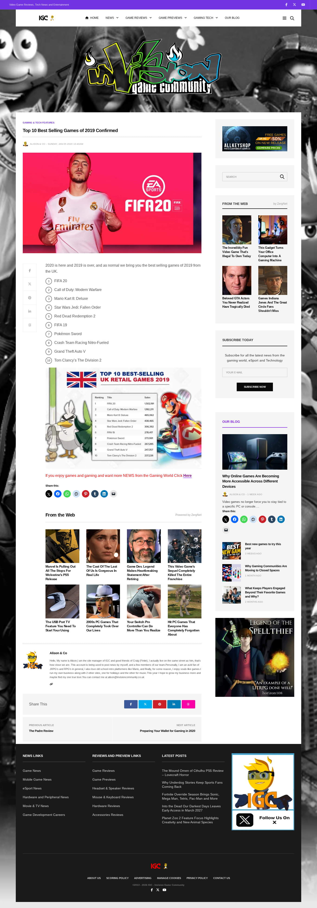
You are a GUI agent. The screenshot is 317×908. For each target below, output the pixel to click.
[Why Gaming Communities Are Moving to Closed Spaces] (231, 573)
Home (94, 17)
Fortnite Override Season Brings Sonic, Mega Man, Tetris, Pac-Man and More (190, 796)
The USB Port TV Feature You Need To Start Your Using (60, 626)
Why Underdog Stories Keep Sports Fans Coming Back (192, 784)
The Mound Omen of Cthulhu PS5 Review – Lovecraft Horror (192, 773)
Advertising (143, 878)
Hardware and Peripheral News (46, 797)
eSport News (32, 788)
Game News (32, 770)
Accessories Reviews (107, 815)
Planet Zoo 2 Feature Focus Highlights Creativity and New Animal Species (190, 820)
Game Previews (170, 17)
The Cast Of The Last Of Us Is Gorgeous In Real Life (101, 571)
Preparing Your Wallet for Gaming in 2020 (167, 731)
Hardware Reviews (106, 806)
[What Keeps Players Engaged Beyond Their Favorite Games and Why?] (231, 595)
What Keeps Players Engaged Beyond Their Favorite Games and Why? (265, 592)
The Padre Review (41, 731)
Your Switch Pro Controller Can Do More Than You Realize (143, 626)
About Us (94, 878)
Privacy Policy (197, 878)
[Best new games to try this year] (231, 550)
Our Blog (232, 17)
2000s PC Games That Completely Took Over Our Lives (102, 626)
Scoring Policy (117, 878)
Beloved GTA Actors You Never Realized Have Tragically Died (236, 302)
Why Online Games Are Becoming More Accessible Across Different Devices (250, 481)
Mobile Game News (37, 779)
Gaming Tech (203, 17)
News (110, 17)
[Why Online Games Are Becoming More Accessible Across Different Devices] (254, 452)
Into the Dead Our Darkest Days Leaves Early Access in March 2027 (191, 808)
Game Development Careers (44, 815)
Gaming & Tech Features (39, 123)
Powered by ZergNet (188, 515)
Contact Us (221, 878)
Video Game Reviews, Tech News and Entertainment (39, 4)
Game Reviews (136, 17)
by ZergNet (280, 203)
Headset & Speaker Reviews (113, 788)
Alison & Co (37, 144)
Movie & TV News (36, 806)
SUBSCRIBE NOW (255, 386)
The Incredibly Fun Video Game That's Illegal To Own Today (236, 252)
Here (187, 476)
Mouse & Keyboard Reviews (113, 797)
